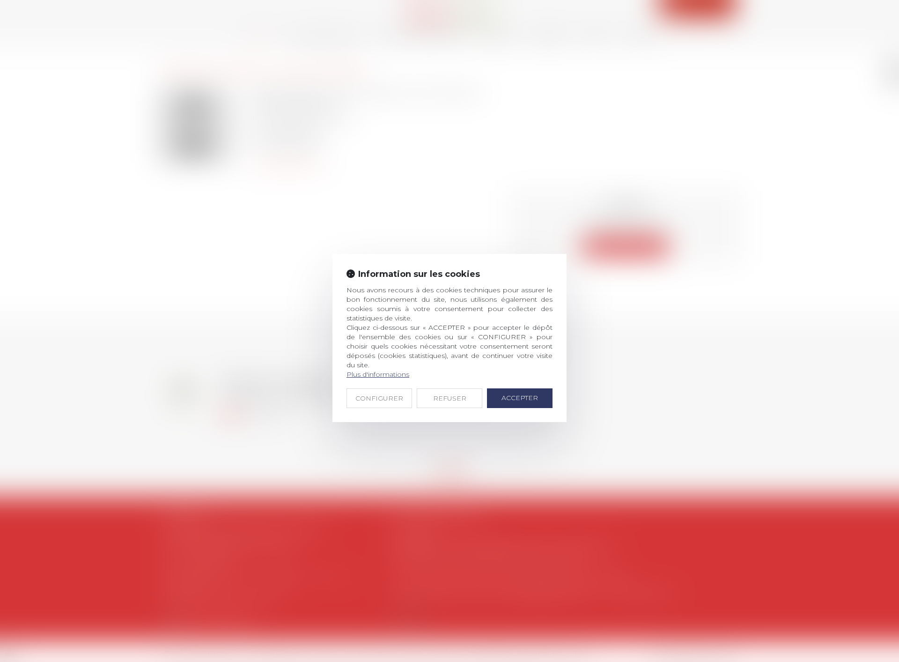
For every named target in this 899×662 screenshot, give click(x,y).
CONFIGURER (379, 398)
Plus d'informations (377, 374)
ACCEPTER (519, 398)
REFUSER (449, 398)
